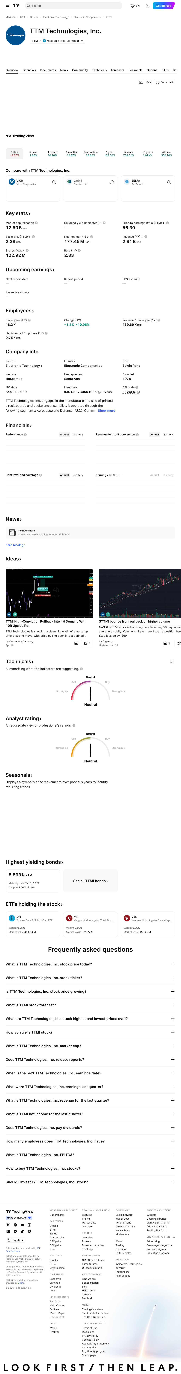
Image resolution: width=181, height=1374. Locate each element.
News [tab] (64, 70)
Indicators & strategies (129, 1263)
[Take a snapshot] (141, 82)
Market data (89, 1222)
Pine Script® (57, 1316)
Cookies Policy (90, 1339)
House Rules (123, 1230)
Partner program (156, 1249)
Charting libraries (156, 1218)
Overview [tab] (12, 70)
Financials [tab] (29, 70)
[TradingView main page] (16, 5)
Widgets (151, 1214)
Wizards (120, 1267)
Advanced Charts (157, 1226)
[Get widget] (149, 82)
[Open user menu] (147, 5)
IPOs (52, 1290)
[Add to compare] (54, 182)
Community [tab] (80, 70)
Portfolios (55, 1301)
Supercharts (57, 1214)
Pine (52, 1249)
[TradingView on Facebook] (15, 1224)
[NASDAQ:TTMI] (9, 614)
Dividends (55, 1286)
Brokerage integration (159, 1245)
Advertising (153, 1241)
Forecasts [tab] (117, 70)
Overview (87, 1237)
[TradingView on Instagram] (29, 1224)
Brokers (86, 1241)
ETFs (53, 1229)
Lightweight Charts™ (158, 1222)
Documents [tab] (48, 70)
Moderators (122, 1234)
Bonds (53, 1233)
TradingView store (92, 1309)
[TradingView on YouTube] (22, 1224)
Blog (84, 1286)
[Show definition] (36, 222)
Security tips (89, 1347)
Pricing (86, 1218)
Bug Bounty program (94, 1351)
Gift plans (87, 1226)
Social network (124, 1214)
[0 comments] (76, 643)
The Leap (87, 1249)
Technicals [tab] (99, 70)
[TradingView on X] (8, 1224)
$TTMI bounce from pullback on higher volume (134, 621)
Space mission (90, 1282)
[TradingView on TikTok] (22, 1231)
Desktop (55, 1331)
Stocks (54, 1225)
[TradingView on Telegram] (15, 1231)
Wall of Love (123, 1218)
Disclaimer (88, 1331)
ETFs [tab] (165, 70)
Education (121, 1249)
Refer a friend (123, 1222)
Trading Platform (156, 1230)
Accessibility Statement (95, 1343)
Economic (55, 1278)
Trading (120, 1245)
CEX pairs (55, 1241)
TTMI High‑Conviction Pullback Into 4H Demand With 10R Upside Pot (46, 623)
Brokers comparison (93, 1245)
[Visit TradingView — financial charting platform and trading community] (20, 136)
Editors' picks (123, 1252)
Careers (86, 1294)
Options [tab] (152, 70)
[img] (78, 40)
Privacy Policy (90, 1335)
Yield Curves (57, 1305)
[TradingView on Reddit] (29, 1231)
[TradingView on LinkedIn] (8, 1231)
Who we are (89, 1278)
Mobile (53, 1327)
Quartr (21, 1283)
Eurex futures (89, 1263)
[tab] (64, 434)
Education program (158, 1252)
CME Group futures (93, 1260)
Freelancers (122, 1271)
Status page (89, 1355)
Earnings (55, 1282)
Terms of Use (89, 1327)
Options (54, 1309)
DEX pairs (55, 1245)
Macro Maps (57, 1313)
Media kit (87, 1298)
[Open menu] (7, 5)
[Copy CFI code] (138, 392)
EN (138, 5)
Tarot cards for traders (95, 1313)
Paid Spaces (123, 1275)
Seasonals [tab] (135, 70)
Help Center (89, 1290)
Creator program (125, 1226)
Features (87, 1214)
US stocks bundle (92, 1267)
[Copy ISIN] (99, 392)
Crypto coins (57, 1237)
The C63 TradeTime (93, 1316)
